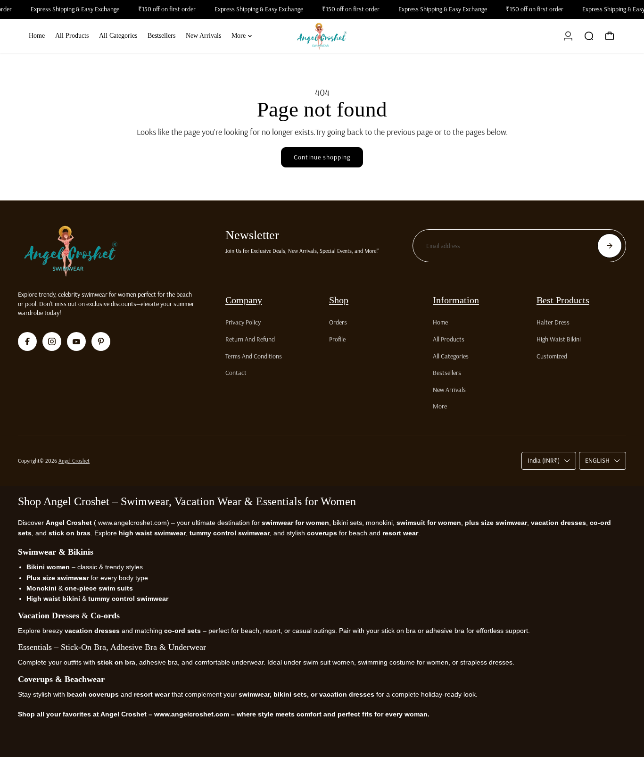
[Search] (588, 35)
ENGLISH (597, 460)
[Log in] (568, 35)
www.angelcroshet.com (131, 522)
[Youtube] (76, 341)
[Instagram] (51, 341)
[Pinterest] (100, 341)
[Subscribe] (609, 245)
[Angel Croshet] (322, 36)
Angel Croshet (74, 460)
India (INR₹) (544, 460)
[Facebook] (27, 341)
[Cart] (609, 35)
